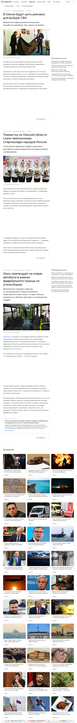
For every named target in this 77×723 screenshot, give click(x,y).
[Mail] (2, 2)
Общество (28, 10)
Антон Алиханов (16, 349)
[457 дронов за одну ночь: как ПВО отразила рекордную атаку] (62, 610)
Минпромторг (7, 337)
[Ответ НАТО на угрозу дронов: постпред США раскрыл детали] (14, 562)
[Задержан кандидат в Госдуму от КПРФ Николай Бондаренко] (38, 465)
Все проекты (19, 721)
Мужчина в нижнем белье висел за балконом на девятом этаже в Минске (62, 278)
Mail (2, 721)
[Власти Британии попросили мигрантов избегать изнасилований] (62, 635)
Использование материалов (65, 721)
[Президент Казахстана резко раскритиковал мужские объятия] (38, 586)
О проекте (26, 721)
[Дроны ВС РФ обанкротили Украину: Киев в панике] (62, 586)
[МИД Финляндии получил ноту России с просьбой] (38, 707)
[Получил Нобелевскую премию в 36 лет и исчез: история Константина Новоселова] (14, 683)
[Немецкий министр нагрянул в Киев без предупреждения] (38, 538)
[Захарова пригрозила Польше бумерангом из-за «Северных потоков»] (14, 707)
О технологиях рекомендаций (36, 721)
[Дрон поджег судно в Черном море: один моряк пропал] (14, 635)
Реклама (13, 721)
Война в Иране (10, 6)
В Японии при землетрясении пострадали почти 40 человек (60, 290)
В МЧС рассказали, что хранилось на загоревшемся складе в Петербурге (62, 273)
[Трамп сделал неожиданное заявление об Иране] (38, 610)
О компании (7, 721)
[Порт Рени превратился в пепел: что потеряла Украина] (62, 465)
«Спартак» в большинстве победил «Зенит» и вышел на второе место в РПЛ (62, 286)
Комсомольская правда (18, 10)
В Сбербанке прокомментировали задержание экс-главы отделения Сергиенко (61, 62)
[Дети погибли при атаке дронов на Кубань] (38, 513)
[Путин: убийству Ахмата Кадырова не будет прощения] (14, 538)
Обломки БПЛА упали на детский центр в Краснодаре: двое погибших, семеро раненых (62, 74)
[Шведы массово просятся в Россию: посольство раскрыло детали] (38, 659)
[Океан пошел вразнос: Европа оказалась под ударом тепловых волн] (38, 489)
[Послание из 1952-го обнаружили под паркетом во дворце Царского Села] (14, 489)
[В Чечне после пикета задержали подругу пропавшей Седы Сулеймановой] (62, 659)
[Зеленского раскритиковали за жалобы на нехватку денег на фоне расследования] (14, 610)
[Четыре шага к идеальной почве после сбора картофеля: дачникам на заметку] (14, 659)
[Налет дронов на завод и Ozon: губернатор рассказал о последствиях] (62, 513)
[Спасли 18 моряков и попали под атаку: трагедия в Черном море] (38, 562)
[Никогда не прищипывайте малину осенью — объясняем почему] (62, 683)
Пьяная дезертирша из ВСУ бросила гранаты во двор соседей (62, 66)
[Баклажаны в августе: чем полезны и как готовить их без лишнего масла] (62, 707)
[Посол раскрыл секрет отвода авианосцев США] (62, 538)
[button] (26, 42)
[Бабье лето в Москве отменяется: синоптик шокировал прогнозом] (62, 562)
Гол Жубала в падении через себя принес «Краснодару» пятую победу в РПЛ (62, 282)
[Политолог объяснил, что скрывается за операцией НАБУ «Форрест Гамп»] (38, 683)
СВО (18, 6)
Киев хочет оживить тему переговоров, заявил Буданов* (60, 70)
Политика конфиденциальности (51, 721)
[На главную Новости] (7, 2)
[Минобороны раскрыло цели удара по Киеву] (38, 635)
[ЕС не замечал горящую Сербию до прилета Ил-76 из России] (14, 513)
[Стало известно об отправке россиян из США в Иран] (14, 586)
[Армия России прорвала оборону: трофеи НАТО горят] (62, 489)
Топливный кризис (28, 6)
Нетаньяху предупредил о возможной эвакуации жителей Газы (62, 79)
